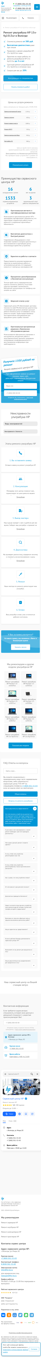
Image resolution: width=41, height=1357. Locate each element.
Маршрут (11, 1114)
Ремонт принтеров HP (10, 1236)
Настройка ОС (8, 141)
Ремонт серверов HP (9, 1222)
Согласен (34, 1349)
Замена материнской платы (12, 111)
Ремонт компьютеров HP (11, 1232)
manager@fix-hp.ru (9, 1275)
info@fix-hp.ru (7, 1270)
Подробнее (21, 497)
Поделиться (3, 1315)
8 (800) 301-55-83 (8, 1264)
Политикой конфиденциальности (25, 1029)
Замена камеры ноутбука (12, 135)
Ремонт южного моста (11, 123)
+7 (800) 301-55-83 (23, 4)
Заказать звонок (20, 647)
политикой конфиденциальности (23, 398)
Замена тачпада (9, 117)
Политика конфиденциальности (20, 1333)
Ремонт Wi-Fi (8, 129)
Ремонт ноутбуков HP (10, 1227)
